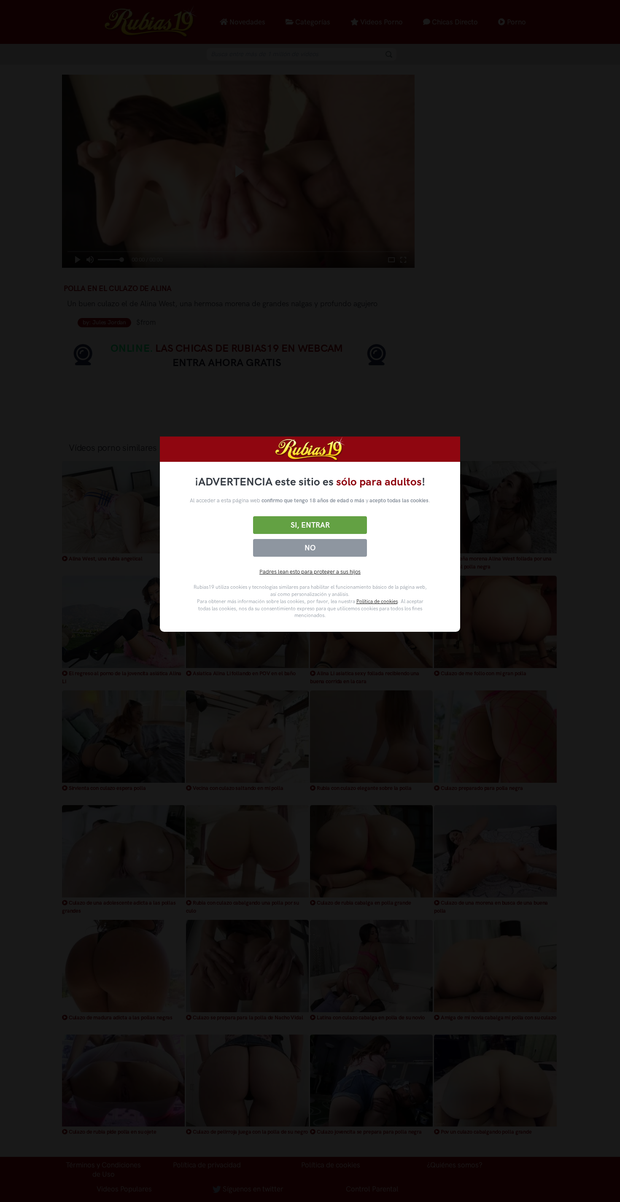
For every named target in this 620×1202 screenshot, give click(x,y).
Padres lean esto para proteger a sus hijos (310, 572)
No (310, 547)
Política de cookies (377, 601)
